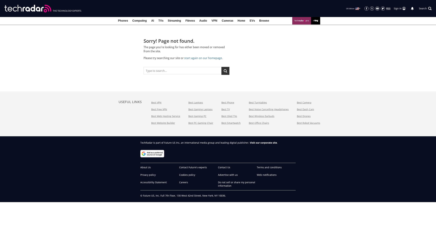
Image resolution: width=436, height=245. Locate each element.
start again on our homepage (203, 58)
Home (241, 20)
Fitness (190, 20)
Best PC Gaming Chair (200, 123)
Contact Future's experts (193, 167)
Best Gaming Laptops (200, 109)
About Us (145, 167)
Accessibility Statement (153, 182)
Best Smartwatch (231, 123)
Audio (203, 20)
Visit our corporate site (263, 142)
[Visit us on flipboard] (383, 8)
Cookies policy (187, 174)
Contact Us (224, 167)
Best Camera (304, 102)
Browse (264, 20)
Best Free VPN (159, 109)
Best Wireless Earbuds (261, 116)
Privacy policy (148, 174)
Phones (123, 20)
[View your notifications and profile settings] (412, 8)
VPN (214, 20)
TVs (161, 20)
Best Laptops (195, 102)
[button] (425, 8)
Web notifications (267, 174)
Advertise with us (228, 174)
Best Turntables (258, 102)
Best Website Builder (163, 123)
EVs (252, 20)
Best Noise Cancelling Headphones (269, 109)
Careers (183, 182)
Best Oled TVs (229, 116)
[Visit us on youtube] (377, 8)
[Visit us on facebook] (366, 8)
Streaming (174, 20)
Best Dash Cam (305, 109)
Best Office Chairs (259, 123)
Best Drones (304, 116)
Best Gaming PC (197, 116)
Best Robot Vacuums (308, 123)
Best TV (225, 109)
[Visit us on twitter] (372, 8)
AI (152, 20)
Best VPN (156, 102)
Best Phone (227, 102)
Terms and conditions (269, 167)
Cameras (227, 20)
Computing (139, 20)
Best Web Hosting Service (165, 116)
